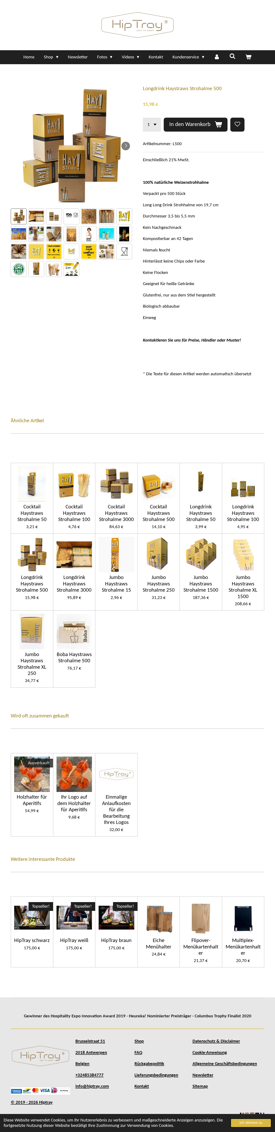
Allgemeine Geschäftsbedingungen (224, 1064)
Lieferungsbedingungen (156, 1075)
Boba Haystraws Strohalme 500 (74, 658)
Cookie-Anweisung (209, 1052)
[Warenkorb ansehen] (248, 57)
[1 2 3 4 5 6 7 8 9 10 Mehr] (152, 125)
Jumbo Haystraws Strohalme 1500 (200, 584)
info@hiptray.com (92, 1086)
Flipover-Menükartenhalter (200, 947)
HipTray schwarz (32, 940)
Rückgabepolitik (149, 1064)
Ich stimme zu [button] (251, 1123)
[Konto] (217, 57)
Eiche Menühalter (158, 944)
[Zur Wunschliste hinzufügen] (237, 125)
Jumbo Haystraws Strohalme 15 (116, 584)
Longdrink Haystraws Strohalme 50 (200, 513)
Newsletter (202, 1075)
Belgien (82, 1064)
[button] (19, 216)
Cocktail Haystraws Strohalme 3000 (116, 513)
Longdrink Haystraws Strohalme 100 (243, 513)
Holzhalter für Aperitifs (32, 800)
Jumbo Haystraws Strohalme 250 (159, 584)
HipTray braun (116, 940)
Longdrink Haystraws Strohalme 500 (32, 584)
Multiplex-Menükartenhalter (243, 947)
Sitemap (200, 1086)
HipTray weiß (74, 940)
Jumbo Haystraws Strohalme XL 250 (32, 664)
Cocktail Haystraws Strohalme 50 (32, 513)
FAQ (138, 1052)
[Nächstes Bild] (125, 146)
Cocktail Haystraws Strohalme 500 (159, 513)
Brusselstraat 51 (90, 1041)
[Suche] (232, 57)
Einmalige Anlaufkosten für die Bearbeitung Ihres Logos (116, 810)
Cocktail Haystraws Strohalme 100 (74, 513)
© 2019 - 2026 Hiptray (32, 1102)
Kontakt (141, 1086)
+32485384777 (89, 1075)
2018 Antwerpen (91, 1052)
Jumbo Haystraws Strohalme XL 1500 (243, 587)
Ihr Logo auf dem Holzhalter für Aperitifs (74, 804)
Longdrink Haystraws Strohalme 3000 (74, 584)
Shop (139, 1041)
